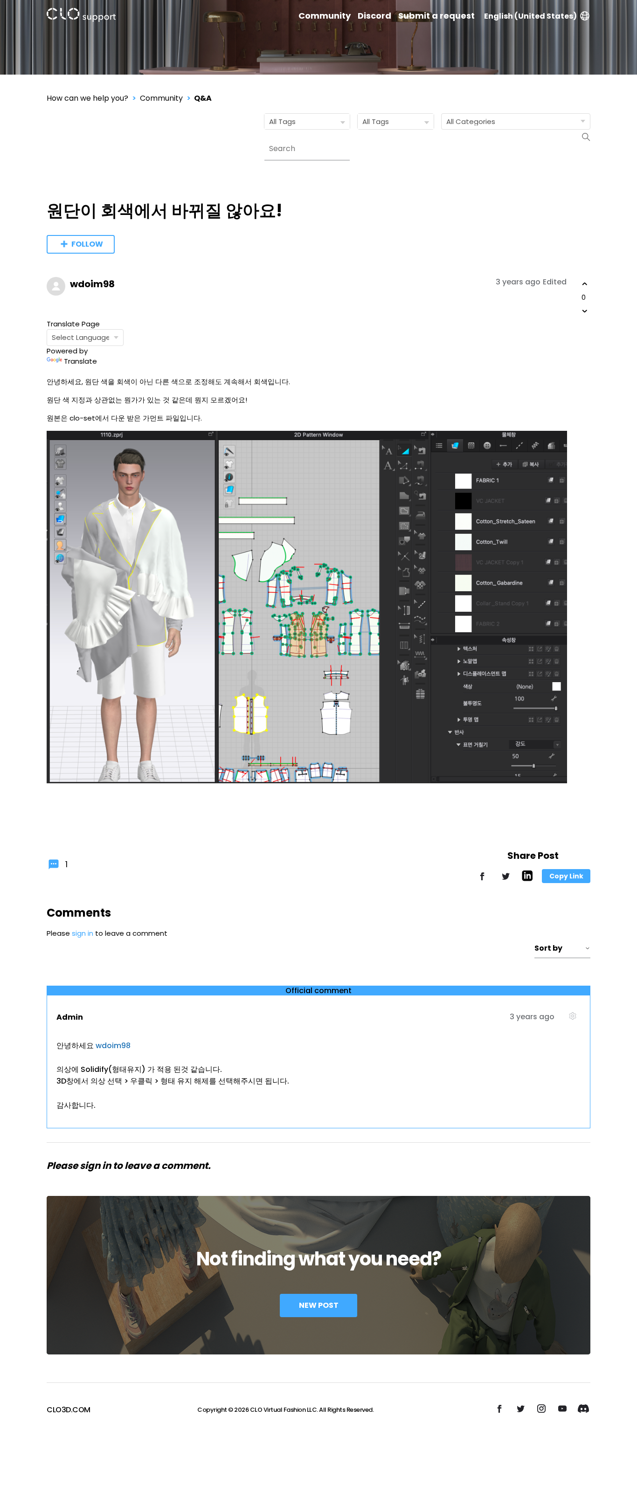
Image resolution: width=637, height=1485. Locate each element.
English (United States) (530, 16)
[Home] (81, 16)
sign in (82, 933)
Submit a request (436, 16)
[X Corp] (505, 880)
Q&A (203, 98)
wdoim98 (92, 283)
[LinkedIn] (527, 879)
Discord (374, 16)
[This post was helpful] (585, 284)
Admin (69, 1017)
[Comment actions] (572, 1020)
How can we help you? (87, 98)
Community (324, 16)
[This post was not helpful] (585, 311)
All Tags (282, 121)
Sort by (548, 948)
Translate (80, 361)
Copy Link (566, 876)
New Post (319, 1305)
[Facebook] (482, 880)
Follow (87, 244)
